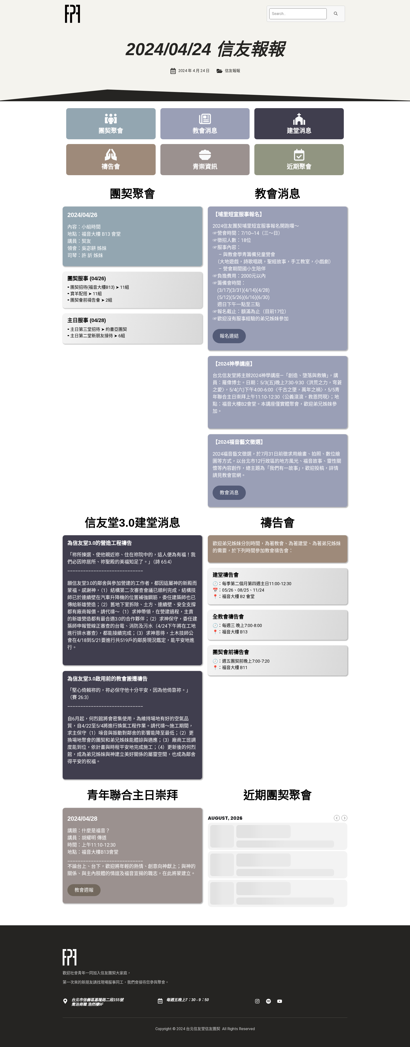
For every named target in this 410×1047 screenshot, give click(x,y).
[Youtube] (280, 1001)
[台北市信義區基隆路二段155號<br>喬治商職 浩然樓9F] (65, 1001)
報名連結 (229, 336)
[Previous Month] (337, 818)
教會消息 (229, 493)
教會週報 (84, 890)
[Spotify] (269, 1001)
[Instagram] (257, 1001)
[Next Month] (344, 818)
